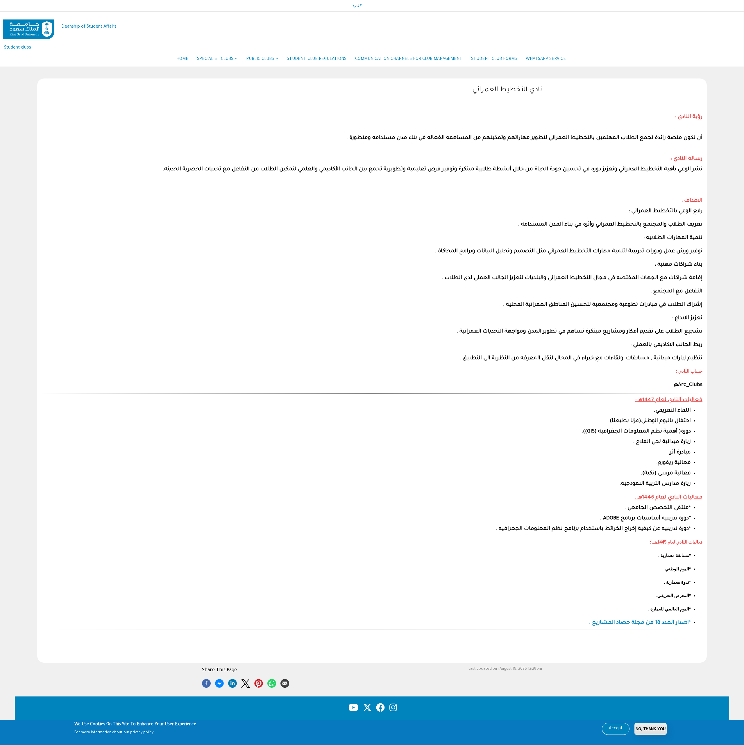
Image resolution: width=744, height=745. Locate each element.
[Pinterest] (258, 682)
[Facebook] (206, 682)
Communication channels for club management (408, 59)
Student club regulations (316, 59)
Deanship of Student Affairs (89, 26)
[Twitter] (245, 682)
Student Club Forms (494, 59)
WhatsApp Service (548, 59)
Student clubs (17, 47)
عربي (357, 5)
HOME (182, 59)
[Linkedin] (232, 682)
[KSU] (28, 27)
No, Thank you (651, 729)
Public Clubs (260, 59)
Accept (616, 728)
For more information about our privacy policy (113, 733)
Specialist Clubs (216, 59)
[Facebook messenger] (219, 682)
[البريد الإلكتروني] (284, 682)
